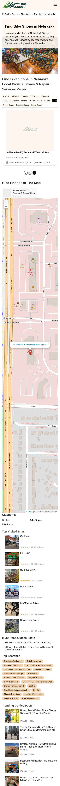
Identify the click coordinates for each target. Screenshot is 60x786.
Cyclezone (32, 541)
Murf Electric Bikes (32, 608)
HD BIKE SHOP (31, 575)
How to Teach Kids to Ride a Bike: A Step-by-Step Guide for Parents (30, 648)
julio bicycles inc (34, 661)
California (15, 96)
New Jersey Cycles (32, 625)
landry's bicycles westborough (38, 665)
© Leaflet (29, 511)
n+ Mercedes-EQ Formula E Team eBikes (29, 344)
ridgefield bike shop (12, 665)
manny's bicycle (10, 698)
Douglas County (22, 105)
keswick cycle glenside (14, 678)
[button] (30, 352)
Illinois (39, 100)
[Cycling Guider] (14, 4)
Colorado (24, 96)
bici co (36, 690)
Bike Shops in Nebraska (44, 14)
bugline (32, 686)
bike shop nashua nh (13, 661)
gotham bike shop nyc (13, 674)
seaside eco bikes (42, 669)
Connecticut (34, 96)
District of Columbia (11, 100)
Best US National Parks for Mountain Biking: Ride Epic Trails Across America (38, 749)
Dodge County (8, 105)
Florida (24, 100)
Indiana (47, 100)
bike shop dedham (30, 698)
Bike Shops (26, 14)
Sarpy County (36, 105)
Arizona (6, 96)
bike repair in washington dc (16, 690)
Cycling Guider (11, 14)
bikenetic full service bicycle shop (37, 682)
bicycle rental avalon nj (14, 686)
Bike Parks (7, 524)
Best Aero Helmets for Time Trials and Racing (28, 642)
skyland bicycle (35, 678)
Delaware (45, 96)
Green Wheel (31, 592)
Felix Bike (32, 558)
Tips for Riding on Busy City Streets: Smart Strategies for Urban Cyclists (38, 732)
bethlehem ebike (11, 682)
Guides (5, 520)
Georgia (32, 100)
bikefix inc (32, 674)
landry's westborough (33, 694)
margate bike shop (12, 694)
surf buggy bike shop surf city (17, 669)
